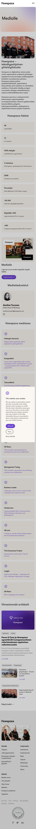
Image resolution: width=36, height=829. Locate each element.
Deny (9, 431)
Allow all (10, 426)
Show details (10, 436)
